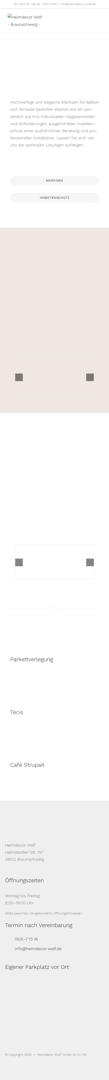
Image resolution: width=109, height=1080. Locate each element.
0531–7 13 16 (26, 939)
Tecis (16, 712)
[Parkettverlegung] (54, 638)
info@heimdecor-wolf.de (78, 4)
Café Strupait (27, 765)
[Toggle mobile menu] (99, 17)
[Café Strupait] (54, 743)
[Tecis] (54, 691)
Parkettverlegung (31, 659)
